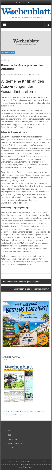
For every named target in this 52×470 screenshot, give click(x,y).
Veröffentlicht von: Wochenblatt (14, 75)
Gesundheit (35, 75)
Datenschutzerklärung (17, 443)
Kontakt (11, 448)
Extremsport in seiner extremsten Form (31, 289)
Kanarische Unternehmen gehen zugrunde (22, 282)
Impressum (12, 439)
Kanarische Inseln (8, 53)
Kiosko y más (18, 414)
